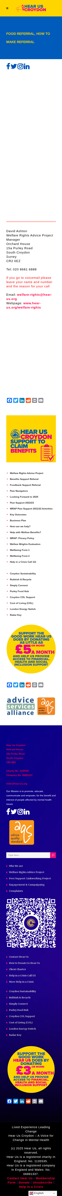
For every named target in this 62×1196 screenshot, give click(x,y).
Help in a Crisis (31, 1186)
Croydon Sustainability (23, 573)
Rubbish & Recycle (20, 579)
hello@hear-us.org (16, 783)
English (38, 1193)
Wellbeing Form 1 (20, 550)
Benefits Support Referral (24, 479)
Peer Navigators (19, 491)
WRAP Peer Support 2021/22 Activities (31, 508)
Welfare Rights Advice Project (26, 473)
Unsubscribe (43, 1182)
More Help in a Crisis (21, 981)
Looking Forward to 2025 (24, 496)
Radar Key (15, 615)
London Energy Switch (23, 609)
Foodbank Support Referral (25, 485)
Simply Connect (19, 585)
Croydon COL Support (22, 597)
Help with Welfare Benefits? (25, 532)
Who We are (16, 865)
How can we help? (20, 526)
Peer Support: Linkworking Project (30, 878)
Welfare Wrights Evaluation (25, 544)
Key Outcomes (18, 514)
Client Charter (17, 969)
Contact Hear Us (19, 956)
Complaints (16, 890)
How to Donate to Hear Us (24, 963)
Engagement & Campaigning (27, 884)
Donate (25, 1182)
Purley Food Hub (19, 591)
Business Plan (18, 520)
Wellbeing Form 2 (20, 556)
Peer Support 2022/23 (22, 502)
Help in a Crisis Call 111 (23, 562)
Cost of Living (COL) (21, 603)
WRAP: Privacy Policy (22, 538)
